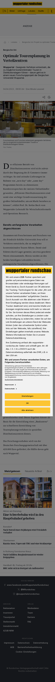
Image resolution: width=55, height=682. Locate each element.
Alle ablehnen (28, 410)
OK (27, 403)
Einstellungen (27, 396)
